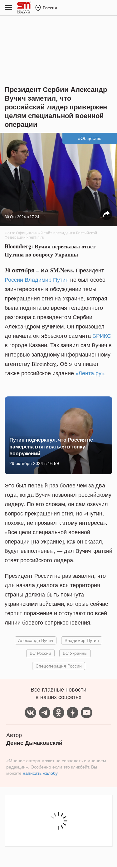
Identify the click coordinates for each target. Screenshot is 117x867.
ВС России (40, 653)
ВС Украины (75, 653)
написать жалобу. (41, 773)
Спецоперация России (59, 666)
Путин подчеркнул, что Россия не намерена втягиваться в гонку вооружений (51, 446)
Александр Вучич (35, 640)
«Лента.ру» (90, 373)
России (14, 279)
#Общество (89, 138)
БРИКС (101, 335)
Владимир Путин (47, 279)
